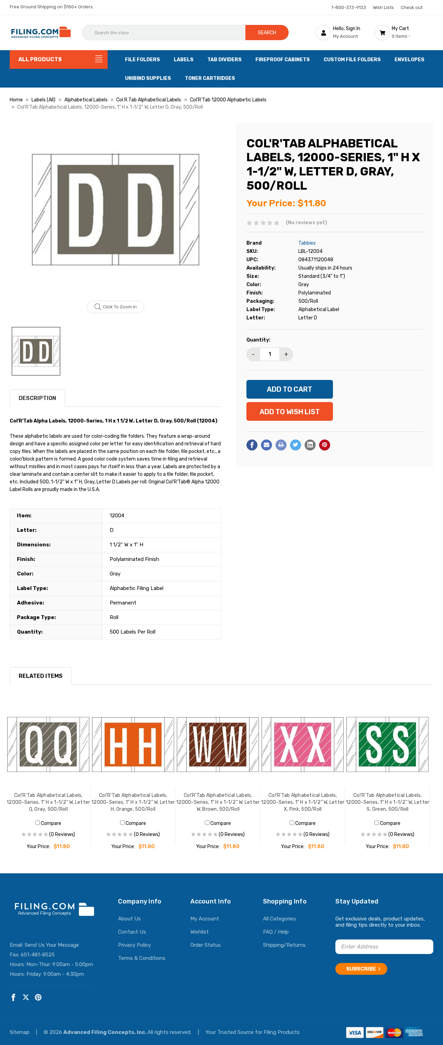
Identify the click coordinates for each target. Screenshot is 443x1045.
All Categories (279, 919)
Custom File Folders (352, 60)
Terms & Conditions (141, 958)
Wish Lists (383, 7)
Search (267, 33)
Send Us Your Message (52, 945)
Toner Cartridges (210, 78)
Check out (412, 7)
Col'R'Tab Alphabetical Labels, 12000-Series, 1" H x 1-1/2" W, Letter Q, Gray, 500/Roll (48, 802)
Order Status (205, 945)
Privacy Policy (134, 945)
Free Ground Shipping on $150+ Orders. (52, 6)
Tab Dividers (224, 60)
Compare (50, 823)
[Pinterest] (324, 445)
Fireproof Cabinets (282, 60)
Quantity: (258, 340)
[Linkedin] (310, 445)
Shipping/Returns (284, 945)
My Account (204, 919)
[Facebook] (251, 445)
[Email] (266, 445)
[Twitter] (295, 445)
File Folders (142, 60)
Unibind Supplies (148, 78)
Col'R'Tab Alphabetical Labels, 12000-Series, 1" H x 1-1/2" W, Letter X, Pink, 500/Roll (302, 802)
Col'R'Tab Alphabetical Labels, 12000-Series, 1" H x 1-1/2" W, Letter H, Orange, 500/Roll (133, 802)
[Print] (281, 445)
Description (37, 398)
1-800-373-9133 (349, 7)
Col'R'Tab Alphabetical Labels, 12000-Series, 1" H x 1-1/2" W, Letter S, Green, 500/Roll (387, 802)
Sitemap (20, 1032)
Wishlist (199, 932)
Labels (183, 60)
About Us (129, 919)
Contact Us (132, 932)
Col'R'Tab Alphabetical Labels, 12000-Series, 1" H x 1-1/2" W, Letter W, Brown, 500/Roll (218, 802)
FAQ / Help (276, 932)
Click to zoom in (120, 306)
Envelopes (409, 60)
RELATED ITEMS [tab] (41, 676)
